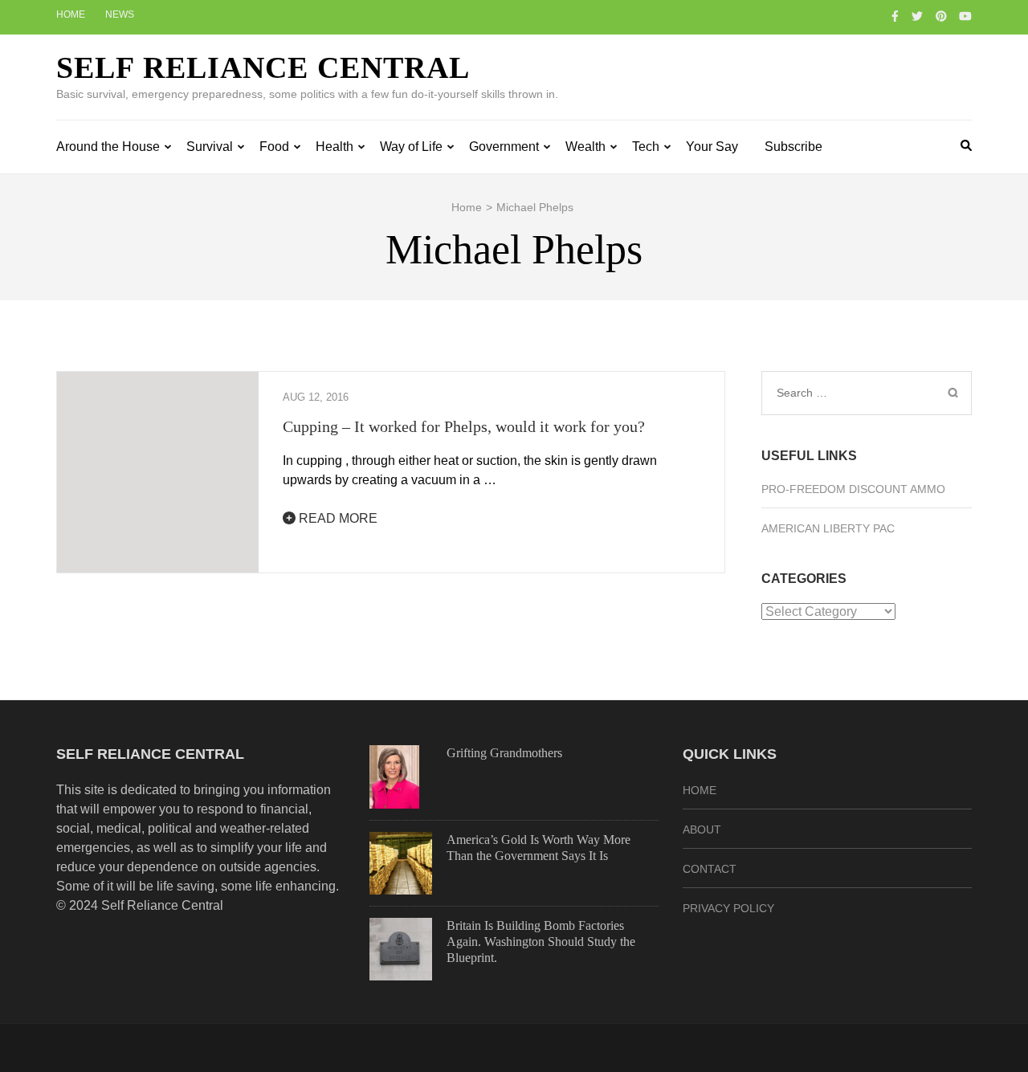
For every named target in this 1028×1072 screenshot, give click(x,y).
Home (70, 14)
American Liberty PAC (828, 528)
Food (274, 146)
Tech (645, 146)
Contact (709, 868)
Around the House (108, 146)
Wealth (585, 146)
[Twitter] (917, 16)
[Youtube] (965, 16)
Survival (209, 146)
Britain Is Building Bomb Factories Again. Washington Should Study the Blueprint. (541, 941)
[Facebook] (895, 16)
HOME (699, 790)
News (119, 14)
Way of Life (411, 146)
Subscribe (793, 146)
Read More (336, 518)
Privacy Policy (728, 908)
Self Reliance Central (263, 67)
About (702, 829)
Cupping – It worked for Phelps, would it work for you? (464, 426)
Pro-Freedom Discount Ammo (853, 489)
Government (504, 146)
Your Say (712, 146)
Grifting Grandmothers (504, 753)
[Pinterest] (941, 16)
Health (334, 146)
